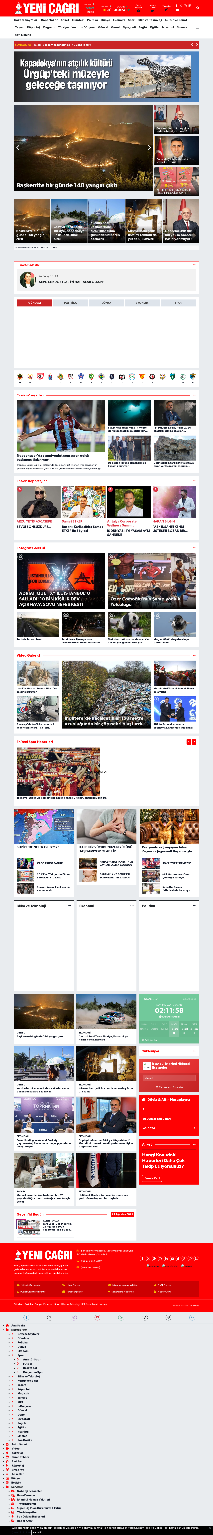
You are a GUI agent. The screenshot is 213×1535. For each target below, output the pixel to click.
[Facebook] (142, 1258)
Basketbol (30, 1368)
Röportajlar (49, 20)
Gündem (78, 20)
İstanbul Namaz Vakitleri (125, 1285)
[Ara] (197, 8)
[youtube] (97, 1317)
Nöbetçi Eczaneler (31, 1285)
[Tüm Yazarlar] (194, 265)
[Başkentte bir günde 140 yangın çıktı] (44, 1011)
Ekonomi (119, 20)
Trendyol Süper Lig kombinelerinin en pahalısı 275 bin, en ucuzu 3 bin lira (61, 797)
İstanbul (168, 27)
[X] (148, 1258)
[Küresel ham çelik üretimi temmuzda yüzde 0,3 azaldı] (106, 1063)
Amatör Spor (32, 1359)
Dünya (105, 20)
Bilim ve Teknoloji (149, 20)
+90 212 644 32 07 (91, 1261)
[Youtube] (172, 1258)
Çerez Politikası (21, 1532)
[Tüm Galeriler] (194, 548)
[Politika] (194, 905)
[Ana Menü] (197, 27)
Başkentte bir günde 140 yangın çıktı (40, 1036)
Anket (65, 20)
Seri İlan (16, 1461)
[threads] (168, 1317)
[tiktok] (145, 1317)
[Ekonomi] (132, 905)
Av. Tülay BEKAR (48, 276)
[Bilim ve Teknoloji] (69, 905)
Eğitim (154, 27)
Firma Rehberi (20, 1457)
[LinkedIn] (166, 1258)
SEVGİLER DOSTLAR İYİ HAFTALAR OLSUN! (71, 282)
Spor (131, 20)
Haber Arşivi (164, 1291)
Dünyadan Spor (33, 1372)
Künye (15, 1478)
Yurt (75, 27)
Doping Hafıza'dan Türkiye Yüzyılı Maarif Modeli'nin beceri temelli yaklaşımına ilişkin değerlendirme (106, 1143)
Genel (115, 27)
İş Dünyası (88, 27)
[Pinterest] (154, 1258)
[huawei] (187, 1266)
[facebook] (26, 1317)
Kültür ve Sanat (176, 20)
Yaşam (19, 27)
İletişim (16, 1482)
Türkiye (63, 27)
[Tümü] (194, 481)
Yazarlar (17, 1453)
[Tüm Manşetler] (194, 395)
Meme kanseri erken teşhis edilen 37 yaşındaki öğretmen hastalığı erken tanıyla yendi (43, 1198)
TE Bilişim (194, 1305)
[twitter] (50, 1317)
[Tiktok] (178, 1258)
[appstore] (153, 1266)
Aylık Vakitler (151, 1040)
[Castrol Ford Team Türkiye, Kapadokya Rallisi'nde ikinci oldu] (106, 1011)
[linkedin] (192, 1317)
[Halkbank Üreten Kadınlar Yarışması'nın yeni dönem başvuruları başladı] (106, 1170)
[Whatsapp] (190, 1258)
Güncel (103, 27)
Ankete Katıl (152, 1178)
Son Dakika (23, 34)
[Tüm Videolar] (194, 655)
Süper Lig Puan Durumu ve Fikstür (39, 1508)
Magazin (49, 27)
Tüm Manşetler (74, 1291)
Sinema (182, 27)
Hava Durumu (74, 1285)
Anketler (17, 1474)
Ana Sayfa (18, 1325)
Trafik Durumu (164, 1285)
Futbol (27, 1363)
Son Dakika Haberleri (122, 1291)
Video (15, 1448)
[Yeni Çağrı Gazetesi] (47, 8)
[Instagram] (160, 1258)
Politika (92, 20)
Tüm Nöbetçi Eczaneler (171, 1087)
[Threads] (184, 1258)
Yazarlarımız (29, 265)
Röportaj (33, 27)
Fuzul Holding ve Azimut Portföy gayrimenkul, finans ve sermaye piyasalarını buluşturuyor (44, 1143)
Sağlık (143, 27)
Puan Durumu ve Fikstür (32, 1291)
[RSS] (196, 1258)
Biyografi (129, 27)
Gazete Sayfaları (26, 20)
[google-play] (170, 1266)
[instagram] (74, 1317)
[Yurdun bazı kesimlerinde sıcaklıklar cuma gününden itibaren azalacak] (44, 1063)
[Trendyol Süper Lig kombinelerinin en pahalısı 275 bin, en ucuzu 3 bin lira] (58, 771)
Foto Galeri (19, 1444)
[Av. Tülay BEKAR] (27, 279)
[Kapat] (211, 1528)
